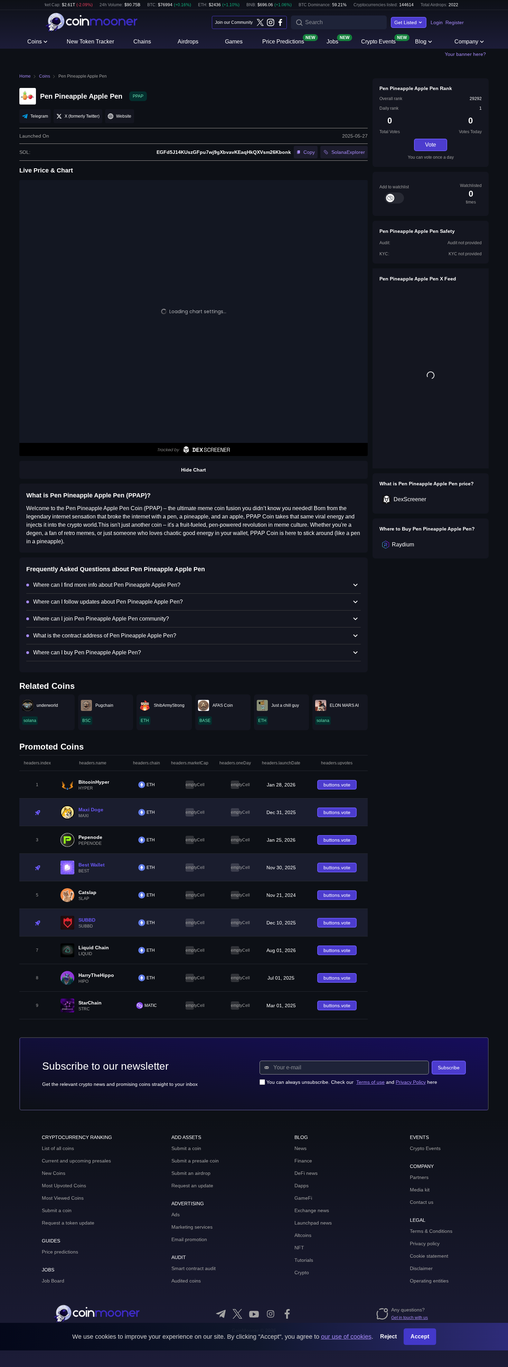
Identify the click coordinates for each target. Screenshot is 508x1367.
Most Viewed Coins (63, 1198)
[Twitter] (260, 22)
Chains (142, 41)
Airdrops (188, 41)
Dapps (301, 1185)
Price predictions (60, 1252)
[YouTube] (254, 1314)
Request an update (192, 1185)
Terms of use (370, 1082)
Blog (420, 41)
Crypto (301, 1272)
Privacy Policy (411, 1082)
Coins (34, 41)
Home (25, 76)
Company (466, 41)
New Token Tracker (90, 41)
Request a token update (68, 1223)
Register (454, 22)
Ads (175, 1214)
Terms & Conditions (431, 1231)
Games (234, 41)
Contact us (421, 1202)
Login (437, 22)
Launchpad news (313, 1223)
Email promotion (189, 1239)
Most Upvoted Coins (64, 1185)
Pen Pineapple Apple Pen (82, 76)
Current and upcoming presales (76, 1160)
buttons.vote (336, 784)
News (300, 1148)
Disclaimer (421, 1268)
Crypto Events (378, 41)
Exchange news (311, 1210)
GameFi (303, 1198)
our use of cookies (346, 1336)
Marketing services (192, 1227)
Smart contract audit (193, 1268)
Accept (420, 1336)
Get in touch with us (409, 1317)
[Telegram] (221, 1314)
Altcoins (302, 1235)
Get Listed (405, 22)
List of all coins (58, 1148)
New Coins (53, 1173)
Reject (388, 1336)
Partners (419, 1177)
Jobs (332, 41)
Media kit (420, 1189)
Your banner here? (465, 54)
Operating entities (429, 1281)
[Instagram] (270, 22)
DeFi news (306, 1173)
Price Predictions (283, 41)
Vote (430, 145)
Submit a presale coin (195, 1160)
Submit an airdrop (190, 1173)
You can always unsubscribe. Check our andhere (351, 1082)
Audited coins (186, 1281)
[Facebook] (280, 22)
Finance (303, 1160)
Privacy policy (425, 1243)
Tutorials (303, 1260)
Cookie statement (429, 1256)
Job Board (53, 1281)
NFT (299, 1247)
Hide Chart (193, 470)
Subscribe (449, 1067)
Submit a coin (57, 1210)
